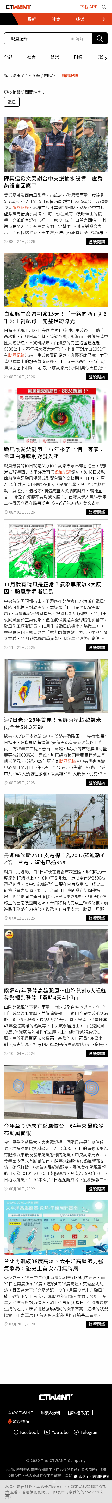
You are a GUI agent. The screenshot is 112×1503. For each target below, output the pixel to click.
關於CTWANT (20, 1412)
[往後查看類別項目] (100, 19)
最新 (32, 19)
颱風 (12, 102)
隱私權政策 (78, 1412)
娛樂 (55, 57)
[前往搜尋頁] (104, 6)
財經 (78, 57)
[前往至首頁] (19, 6)
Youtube (60, 1432)
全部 (8, 57)
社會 (31, 57)
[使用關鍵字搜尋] (100, 38)
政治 (102, 57)
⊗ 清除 (77, 38)
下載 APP (89, 6)
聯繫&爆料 (50, 1412)
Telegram (89, 1432)
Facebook (29, 1432)
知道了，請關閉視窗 (94, 1476)
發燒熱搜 (20, 1421)
